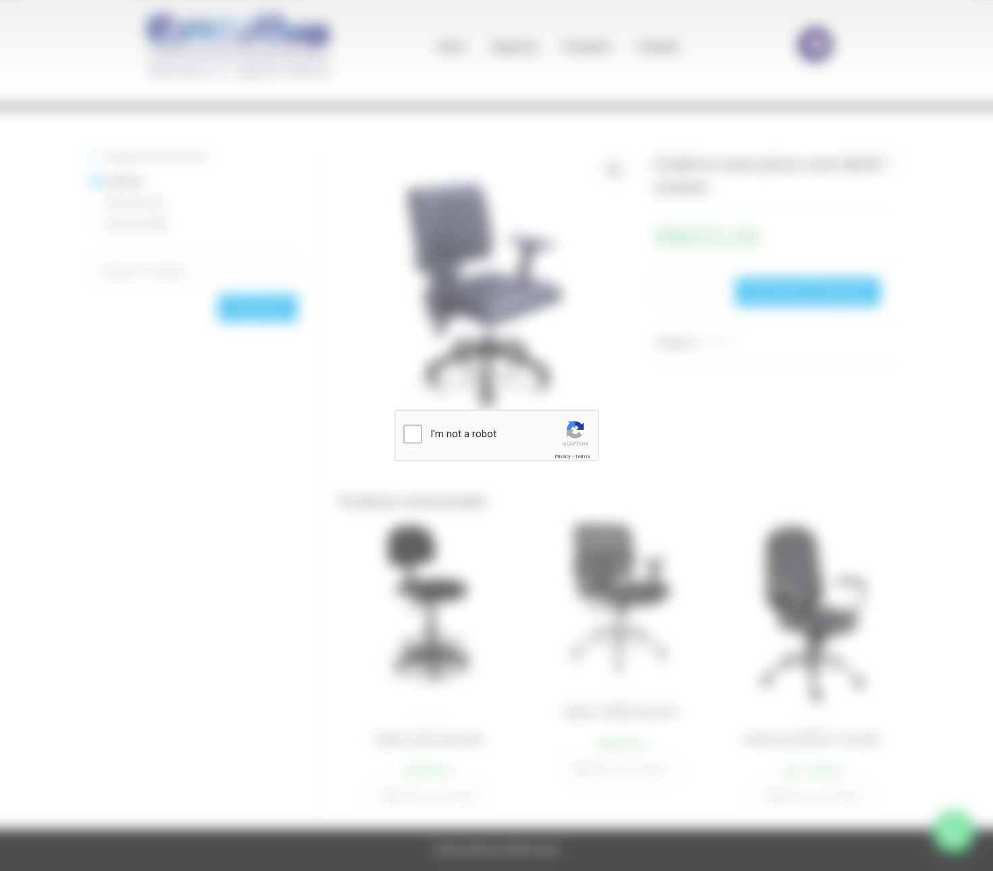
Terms (582, 456)
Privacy (563, 456)
